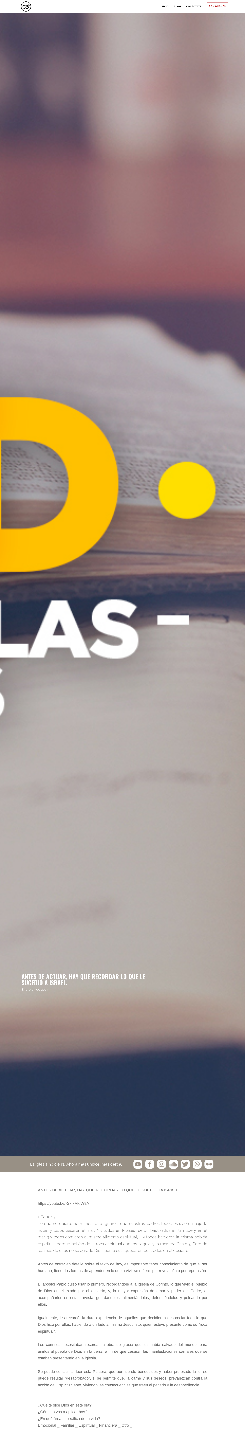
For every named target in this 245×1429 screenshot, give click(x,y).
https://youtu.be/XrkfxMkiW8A (63, 1203)
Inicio (113, 6)
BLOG (140, 6)
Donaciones (211, 6)
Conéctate (173, 6)
